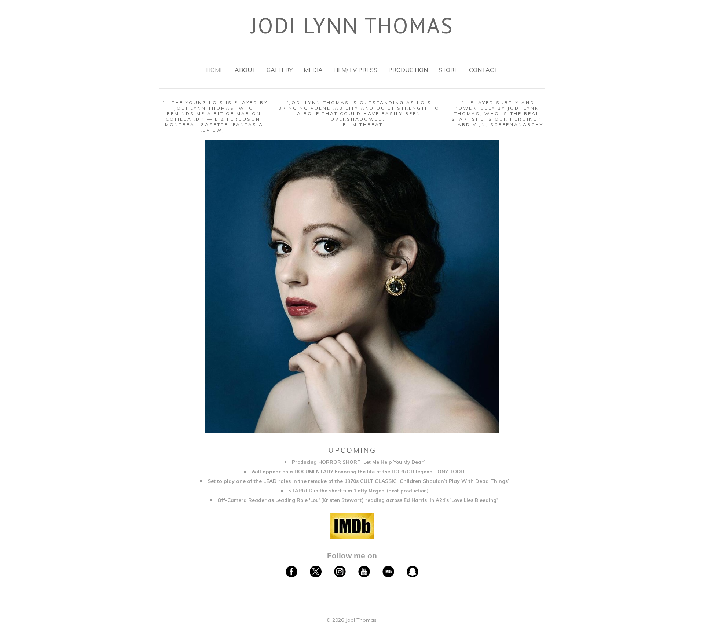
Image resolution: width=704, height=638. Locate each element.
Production (408, 69)
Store (448, 69)
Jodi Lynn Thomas (352, 25)
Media (313, 69)
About (245, 69)
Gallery (280, 69)
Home (215, 69)
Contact (483, 69)
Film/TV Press (355, 69)
